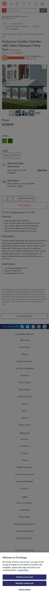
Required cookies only (25, 583)
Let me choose (24, 589)
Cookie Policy (23, 570)
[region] (24, 573)
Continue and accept (24, 577)
